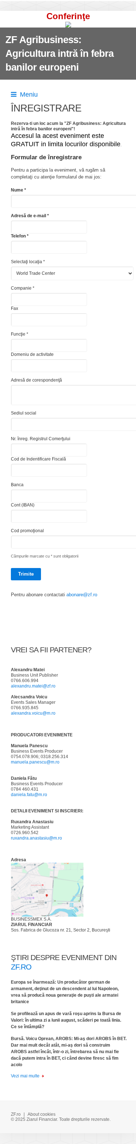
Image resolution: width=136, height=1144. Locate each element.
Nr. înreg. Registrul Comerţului (40, 438)
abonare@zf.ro (81, 594)
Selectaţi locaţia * (28, 261)
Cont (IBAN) (22, 505)
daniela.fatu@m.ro (29, 794)
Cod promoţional (27, 530)
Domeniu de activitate (32, 354)
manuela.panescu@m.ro (35, 762)
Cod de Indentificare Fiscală (38, 459)
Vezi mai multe (25, 1075)
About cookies (41, 1114)
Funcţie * (19, 334)
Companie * (22, 288)
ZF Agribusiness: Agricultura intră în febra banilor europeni (59, 53)
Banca (17, 484)
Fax (14, 308)
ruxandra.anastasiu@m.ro (36, 838)
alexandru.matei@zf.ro (33, 686)
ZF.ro (16, 1114)
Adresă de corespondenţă (36, 380)
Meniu (27, 94)
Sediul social (23, 413)
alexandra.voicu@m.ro (33, 713)
